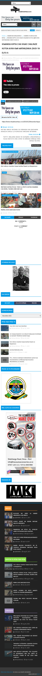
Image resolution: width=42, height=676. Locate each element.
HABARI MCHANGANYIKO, (31, 58)
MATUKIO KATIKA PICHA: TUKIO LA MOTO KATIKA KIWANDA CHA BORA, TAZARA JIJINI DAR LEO (19, 188)
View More (37, 145)
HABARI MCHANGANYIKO (14, 36)
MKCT (38, 674)
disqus (21, 217)
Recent (7, 303)
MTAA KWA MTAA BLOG (7, 672)
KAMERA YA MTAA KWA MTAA (10, 151)
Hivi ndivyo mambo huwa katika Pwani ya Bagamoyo (19, 166)
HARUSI (8, 508)
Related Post (7, 145)
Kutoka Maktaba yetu (16, 350)
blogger (7, 217)
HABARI (26, 30)
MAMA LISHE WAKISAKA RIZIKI (10, 210)
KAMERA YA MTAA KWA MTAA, (10, 60)
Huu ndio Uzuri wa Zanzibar (18, 326)
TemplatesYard (21, 669)
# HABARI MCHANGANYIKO (14, 101)
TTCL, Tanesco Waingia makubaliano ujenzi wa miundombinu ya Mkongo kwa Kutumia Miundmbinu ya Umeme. (24, 359)
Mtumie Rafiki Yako (9, 117)
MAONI (34, 303)
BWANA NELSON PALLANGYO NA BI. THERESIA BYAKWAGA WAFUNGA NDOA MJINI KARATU (25, 547)
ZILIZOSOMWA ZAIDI (21, 303)
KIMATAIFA (9, 611)
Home (3, 36)
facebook (34, 217)
